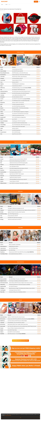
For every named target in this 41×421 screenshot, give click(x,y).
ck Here (39, 246)
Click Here (38, 69)
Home (2, 4)
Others (6, 4)
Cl (37, 246)
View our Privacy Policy (8, 415)
